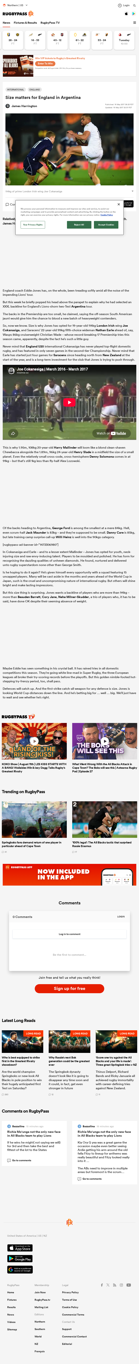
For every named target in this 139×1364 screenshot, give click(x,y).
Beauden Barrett (29, 597)
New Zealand (112, 355)
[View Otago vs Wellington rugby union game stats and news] (80, 40)
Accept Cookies (106, 224)
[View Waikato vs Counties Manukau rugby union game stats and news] (57, 40)
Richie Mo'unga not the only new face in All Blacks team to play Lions (33, 1134)
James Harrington (24, 106)
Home (10, 1292)
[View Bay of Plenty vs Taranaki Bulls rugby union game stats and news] (13, 40)
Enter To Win (45, 63)
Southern (40, 1329)
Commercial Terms (73, 1314)
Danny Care (115, 532)
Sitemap (12, 1329)
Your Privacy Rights (33, 224)
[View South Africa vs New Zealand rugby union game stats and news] (35, 40)
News (6, 23)
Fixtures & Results (25, 23)
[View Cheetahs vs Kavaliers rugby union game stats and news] (102, 40)
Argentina (78, 306)
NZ (36, 1344)
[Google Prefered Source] (69, 1270)
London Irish (106, 326)
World (38, 1336)
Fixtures (11, 1300)
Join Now (40, 1292)
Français (40, 1351)
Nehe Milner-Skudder (73, 597)
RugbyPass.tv (42, 1300)
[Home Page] (18, 14)
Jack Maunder (36, 532)
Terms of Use (69, 1300)
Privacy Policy (70, 1292)
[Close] (119, 204)
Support (66, 1329)
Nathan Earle (105, 330)
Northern (40, 1321)
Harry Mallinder (65, 447)
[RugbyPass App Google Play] (69, 1259)
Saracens (59, 355)
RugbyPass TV (50, 23)
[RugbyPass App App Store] (69, 1248)
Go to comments (19, 1160)
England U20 (35, 346)
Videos (11, 1322)
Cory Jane (49, 597)
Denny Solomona (102, 457)
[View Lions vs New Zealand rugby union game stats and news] (124, 40)
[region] (69, 217)
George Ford (61, 528)
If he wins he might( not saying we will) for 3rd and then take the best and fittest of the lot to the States (33, 1146)
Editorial (67, 1344)
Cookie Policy (70, 1307)
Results (11, 1307)
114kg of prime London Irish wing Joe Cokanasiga (33, 191)
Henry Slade (82, 452)
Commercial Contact (74, 1336)
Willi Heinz (63, 537)
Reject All (79, 224)
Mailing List (41, 1307)
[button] (135, 23)
